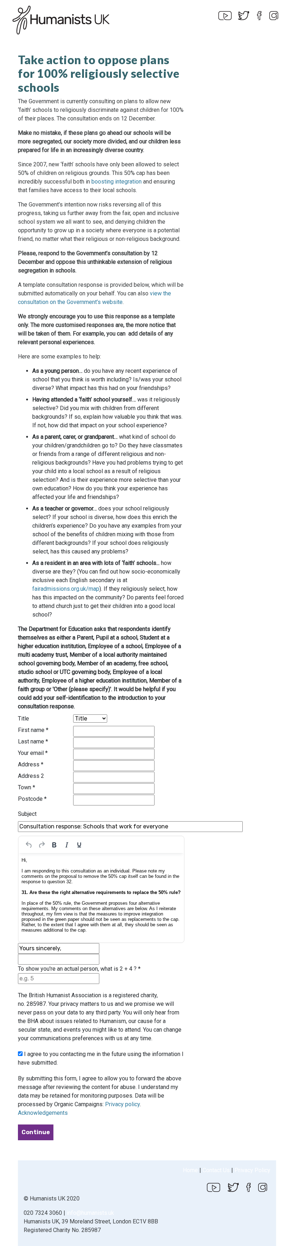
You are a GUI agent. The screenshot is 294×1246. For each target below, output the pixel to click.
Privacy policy (122, 1104)
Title (23, 718)
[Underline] (79, 845)
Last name (33, 741)
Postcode (32, 798)
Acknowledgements (43, 1112)
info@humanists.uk (90, 1212)
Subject (27, 813)
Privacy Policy (252, 1170)
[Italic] (67, 845)
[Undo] (29, 845)
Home (190, 1170)
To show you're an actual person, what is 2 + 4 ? (79, 968)
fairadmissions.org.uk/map (65, 588)
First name (33, 730)
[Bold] (54, 845)
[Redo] (41, 845)
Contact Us (216, 1170)
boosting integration (116, 181)
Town (26, 787)
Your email (33, 753)
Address (30, 764)
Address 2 (31, 775)
